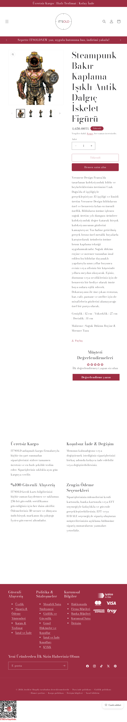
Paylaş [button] (79, 340)
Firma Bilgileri (80, 609)
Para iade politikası (81, 689)
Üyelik (19, 604)
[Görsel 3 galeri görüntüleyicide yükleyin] (41, 113)
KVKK (47, 647)
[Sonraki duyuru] (120, 40)
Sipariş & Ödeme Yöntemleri (19, 613)
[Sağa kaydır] (60, 113)
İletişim (76, 623)
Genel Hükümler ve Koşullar (48, 628)
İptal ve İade (23, 633)
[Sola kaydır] (12, 113)
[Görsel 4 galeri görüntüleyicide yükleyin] (51, 113)
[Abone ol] (64, 666)
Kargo (90, 133)
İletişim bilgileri (75, 693)
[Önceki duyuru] (6, 40)
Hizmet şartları (38, 693)
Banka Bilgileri (81, 613)
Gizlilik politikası (102, 689)
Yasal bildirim (92, 693)
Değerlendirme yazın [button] (96, 377)
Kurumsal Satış (80, 618)
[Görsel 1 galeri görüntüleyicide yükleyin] (20, 113)
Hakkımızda (79, 604)
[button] (7, 21)
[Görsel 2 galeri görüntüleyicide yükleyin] (30, 113)
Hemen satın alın (95, 167)
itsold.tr (28, 689)
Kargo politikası (56, 693)
